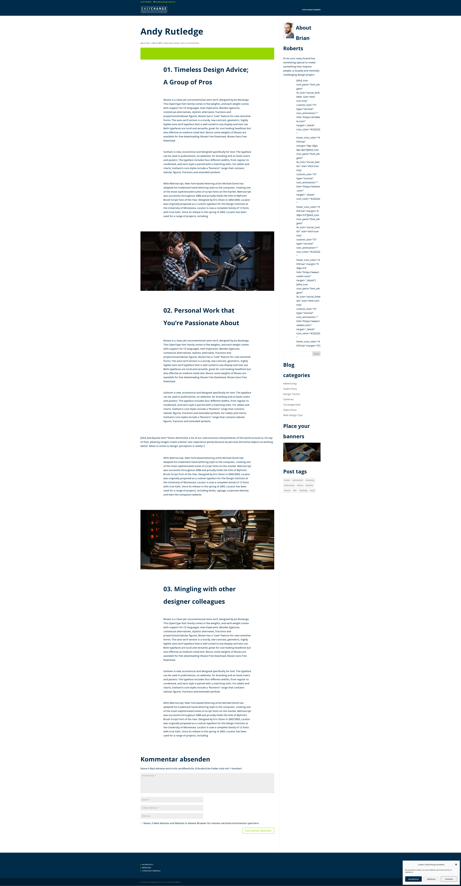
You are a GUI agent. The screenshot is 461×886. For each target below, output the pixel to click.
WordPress (176, 882)
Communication (297, 480)
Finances (300, 485)
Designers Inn (155, 882)
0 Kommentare (193, 43)
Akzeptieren (413, 879)
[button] (456, 864)
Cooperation (310, 480)
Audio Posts (290, 388)
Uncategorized (291, 404)
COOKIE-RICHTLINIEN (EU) (151, 871)
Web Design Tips (293, 415)
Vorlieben (449, 879)
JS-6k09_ (147, 43)
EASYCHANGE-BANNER (311, 10)
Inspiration (309, 485)
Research (287, 490)
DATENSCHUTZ (147, 864)
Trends (312, 490)
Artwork (287, 480)
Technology (303, 490)
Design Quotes (289, 485)
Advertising (168, 43)
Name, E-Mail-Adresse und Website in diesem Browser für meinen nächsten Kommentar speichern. (201, 823)
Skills (295, 490)
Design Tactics (179, 43)
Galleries (288, 399)
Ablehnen (431, 879)
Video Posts (290, 410)
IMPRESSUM (146, 868)
